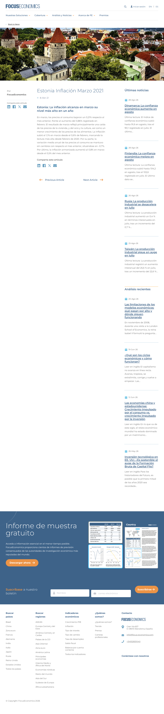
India (8, 643)
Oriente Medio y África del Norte (43, 664)
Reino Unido (12, 660)
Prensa (98, 630)
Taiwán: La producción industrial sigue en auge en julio (141, 252)
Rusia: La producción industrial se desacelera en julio (140, 204)
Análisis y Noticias (62, 15)
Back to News (14, 24)
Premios (103, 15)
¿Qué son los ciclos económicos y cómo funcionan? (138, 358)
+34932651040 (133, 641)
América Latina (43, 652)
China (8, 626)
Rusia (8, 656)
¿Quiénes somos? (103, 622)
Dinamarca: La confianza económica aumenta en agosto (141, 109)
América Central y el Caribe (45, 634)
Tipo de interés (72, 630)
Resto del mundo (44, 674)
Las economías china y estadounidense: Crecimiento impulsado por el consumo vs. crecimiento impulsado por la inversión (140, 411)
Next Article (90, 179)
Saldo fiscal (70, 643)
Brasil (8, 622)
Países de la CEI (43, 639)
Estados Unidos (13, 665)
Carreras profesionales (101, 636)
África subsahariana (45, 687)
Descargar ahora (20, 562)
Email (94, 587)
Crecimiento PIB (73, 622)
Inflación (69, 626)
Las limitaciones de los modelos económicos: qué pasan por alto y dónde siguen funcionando (140, 311)
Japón (9, 652)
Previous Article (54, 179)
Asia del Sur (41, 678)
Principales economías (41, 657)
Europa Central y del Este (45, 627)
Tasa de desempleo (74, 639)
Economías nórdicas (45, 670)
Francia (9, 635)
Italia (8, 648)
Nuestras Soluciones (17, 15)
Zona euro (10, 630)
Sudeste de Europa (45, 682)
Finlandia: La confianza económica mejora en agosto (140, 157)
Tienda (98, 626)
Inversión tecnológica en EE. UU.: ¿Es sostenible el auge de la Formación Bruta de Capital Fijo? (141, 461)
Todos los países (13, 669)
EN (150, 7)
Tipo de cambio (72, 635)
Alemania (10, 639)
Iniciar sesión (139, 7)
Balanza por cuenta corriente (74, 649)
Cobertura (39, 15)
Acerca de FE (85, 15)
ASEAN (39, 622)
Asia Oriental (42, 644)
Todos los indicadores (75, 654)
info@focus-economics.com (140, 635)
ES (157, 7)
